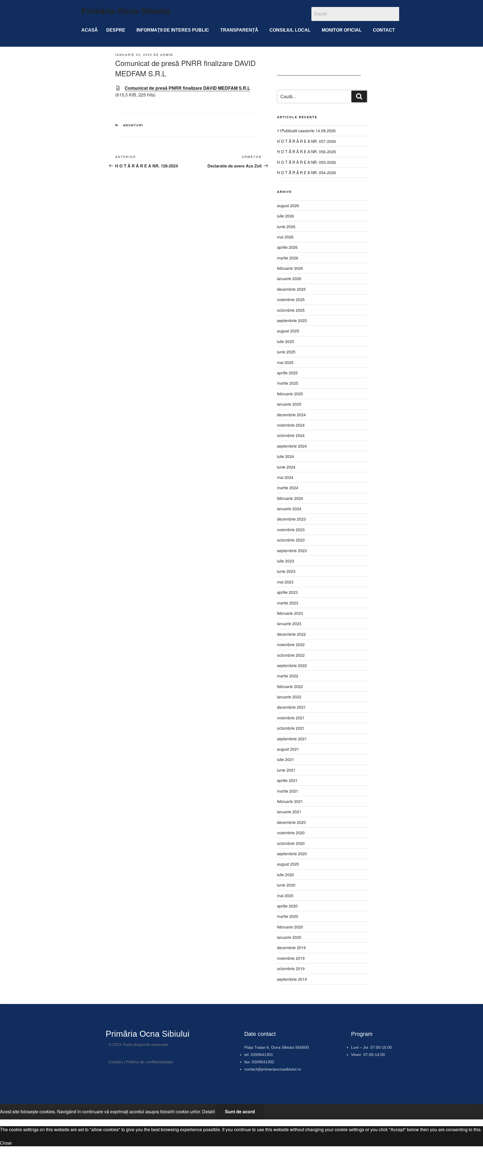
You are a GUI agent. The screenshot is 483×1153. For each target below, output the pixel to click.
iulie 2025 (285, 341)
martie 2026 (287, 258)
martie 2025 (287, 383)
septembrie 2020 (292, 853)
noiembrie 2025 (291, 299)
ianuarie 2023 (289, 623)
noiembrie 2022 (291, 644)
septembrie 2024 (292, 446)
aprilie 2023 (287, 592)
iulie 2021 (285, 759)
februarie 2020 (290, 927)
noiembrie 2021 (291, 717)
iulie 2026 (285, 216)
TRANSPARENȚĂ (239, 30)
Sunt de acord (240, 1111)
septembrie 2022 (292, 665)
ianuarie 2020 (289, 937)
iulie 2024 (285, 456)
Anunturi (133, 125)
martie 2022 (287, 676)
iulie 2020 (285, 874)
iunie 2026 (286, 226)
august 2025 (288, 331)
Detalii (208, 1111)
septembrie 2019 (292, 979)
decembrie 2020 (291, 822)
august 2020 (288, 864)
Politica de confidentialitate (149, 1062)
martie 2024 (287, 487)
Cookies (115, 1062)
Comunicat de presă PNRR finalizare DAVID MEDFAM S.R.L (187, 88)
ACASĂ (89, 30)
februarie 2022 (290, 686)
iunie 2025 (286, 352)
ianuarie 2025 (289, 404)
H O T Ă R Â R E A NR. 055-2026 (306, 162)
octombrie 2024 (291, 435)
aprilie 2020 (287, 906)
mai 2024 (285, 477)
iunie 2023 (286, 571)
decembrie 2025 (291, 289)
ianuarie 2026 (289, 278)
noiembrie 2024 (291, 425)
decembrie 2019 (291, 947)
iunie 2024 (286, 467)
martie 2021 (287, 791)
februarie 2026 (290, 268)
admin (166, 55)
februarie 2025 (290, 393)
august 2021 (288, 749)
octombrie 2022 (291, 655)
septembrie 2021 (292, 738)
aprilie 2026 (287, 247)
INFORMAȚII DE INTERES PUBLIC (172, 30)
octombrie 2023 (291, 540)
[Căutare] (359, 96)
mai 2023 (285, 582)
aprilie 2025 (287, 372)
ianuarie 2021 (289, 811)
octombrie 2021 (291, 728)
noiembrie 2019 (291, 958)
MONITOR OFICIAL (342, 30)
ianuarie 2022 (289, 697)
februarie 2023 (290, 613)
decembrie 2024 (291, 414)
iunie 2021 (286, 770)
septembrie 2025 (292, 320)
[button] (117, 30)
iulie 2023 (285, 561)
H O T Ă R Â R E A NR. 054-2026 (306, 172)
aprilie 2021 (287, 780)
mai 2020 (285, 895)
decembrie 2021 (291, 707)
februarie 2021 (290, 801)
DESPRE (115, 30)
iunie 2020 (286, 885)
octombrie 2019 (291, 968)
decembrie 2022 (291, 634)
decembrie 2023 (291, 519)
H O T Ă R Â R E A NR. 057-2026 (306, 141)
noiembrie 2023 (291, 529)
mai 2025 (285, 362)
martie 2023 (287, 603)
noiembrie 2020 (291, 832)
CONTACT (384, 30)
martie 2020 (287, 916)
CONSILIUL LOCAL (290, 30)
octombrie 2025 (291, 310)
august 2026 (288, 205)
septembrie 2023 (292, 550)
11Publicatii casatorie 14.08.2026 (306, 130)
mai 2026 (285, 237)
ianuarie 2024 (289, 508)
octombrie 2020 (291, 843)
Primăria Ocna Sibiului (125, 11)
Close (6, 1143)
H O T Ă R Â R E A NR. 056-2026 (306, 151)
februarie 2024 (290, 498)
